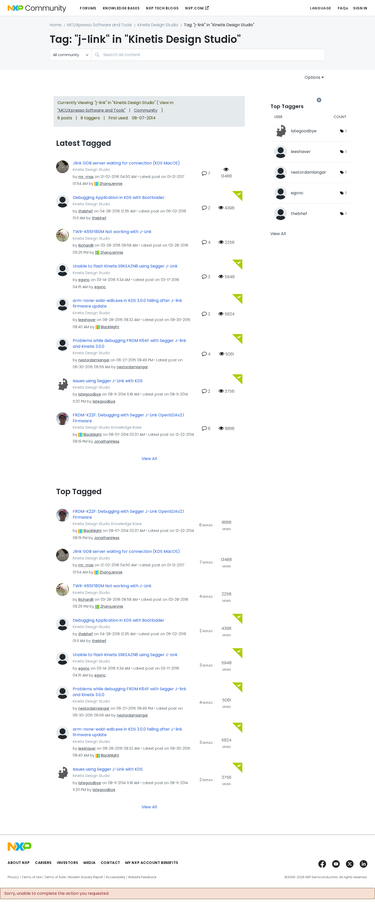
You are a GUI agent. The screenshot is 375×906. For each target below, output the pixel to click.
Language (320, 8)
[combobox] (208, 55)
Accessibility (115, 877)
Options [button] (312, 77)
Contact (110, 862)
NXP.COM (194, 8)
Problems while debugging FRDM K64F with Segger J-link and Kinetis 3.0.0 (129, 343)
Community (145, 110)
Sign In (360, 8)
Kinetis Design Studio (158, 25)
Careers (43, 862)
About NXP (19, 862)
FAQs (343, 8)
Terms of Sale (55, 877)
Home (55, 25)
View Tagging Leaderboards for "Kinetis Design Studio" (294, 100)
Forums (88, 8)
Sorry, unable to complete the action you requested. (56, 893)
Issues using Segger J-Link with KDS (108, 381)
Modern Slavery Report (85, 877)
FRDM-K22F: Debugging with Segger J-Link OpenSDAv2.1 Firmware (128, 418)
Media (89, 862)
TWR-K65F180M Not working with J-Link (112, 232)
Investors (67, 862)
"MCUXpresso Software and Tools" (91, 110)
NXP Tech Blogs (162, 8)
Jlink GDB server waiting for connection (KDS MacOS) (126, 163)
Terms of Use (32, 877)
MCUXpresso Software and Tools (99, 25)
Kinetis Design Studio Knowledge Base (107, 427)
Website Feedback (142, 877)
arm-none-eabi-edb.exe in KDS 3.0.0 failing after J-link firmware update (127, 303)
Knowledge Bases (121, 8)
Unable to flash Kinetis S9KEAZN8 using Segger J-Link (125, 266)
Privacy (13, 877)
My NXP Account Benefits (151, 862)
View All (149, 459)
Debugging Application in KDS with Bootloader (119, 197)
